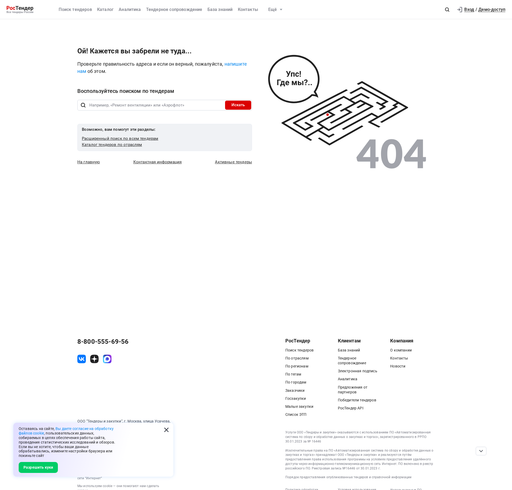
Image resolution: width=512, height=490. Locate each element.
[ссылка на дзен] (94, 359)
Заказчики (295, 390)
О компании (401, 350)
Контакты (248, 9)
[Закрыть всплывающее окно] (166, 430)
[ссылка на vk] (81, 359)
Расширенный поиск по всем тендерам (120, 138)
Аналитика (130, 9)
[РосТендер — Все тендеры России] (20, 9)
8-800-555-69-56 (103, 341)
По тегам (293, 374)
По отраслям (297, 358)
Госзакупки (295, 398)
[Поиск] (83, 105)
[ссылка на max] (107, 359)
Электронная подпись (357, 371)
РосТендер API (350, 408)
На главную (88, 162)
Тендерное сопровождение (174, 9)
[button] (447, 10)
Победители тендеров (357, 400)
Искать (238, 104)
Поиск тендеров (75, 9)
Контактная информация (157, 162)
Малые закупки (299, 406)
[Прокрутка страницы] (481, 451)
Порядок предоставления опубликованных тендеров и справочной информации (348, 477)
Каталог (105, 9)
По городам (295, 382)
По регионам (296, 366)
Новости (397, 366)
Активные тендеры (233, 162)
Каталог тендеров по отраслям (112, 144)
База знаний (220, 9)
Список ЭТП (296, 414)
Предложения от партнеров (352, 389)
